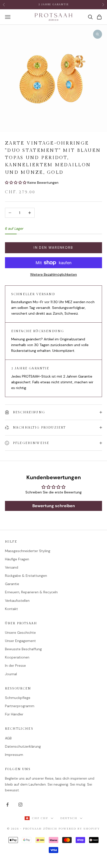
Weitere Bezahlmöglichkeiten (53, 274)
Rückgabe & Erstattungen (26, 575)
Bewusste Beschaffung (23, 649)
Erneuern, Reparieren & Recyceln (31, 592)
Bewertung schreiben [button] (53, 505)
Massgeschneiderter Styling (27, 551)
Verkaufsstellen (17, 600)
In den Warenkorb (53, 247)
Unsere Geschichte (20, 632)
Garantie (12, 584)
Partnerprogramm (19, 706)
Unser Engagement (20, 641)
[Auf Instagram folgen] (20, 804)
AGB (8, 738)
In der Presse (15, 665)
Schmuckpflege (17, 697)
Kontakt (11, 609)
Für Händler (14, 714)
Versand (11, 567)
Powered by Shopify (79, 828)
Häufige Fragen (17, 559)
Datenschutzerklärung (23, 746)
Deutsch (68, 818)
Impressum (14, 754)
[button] (16, 182)
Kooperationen (17, 657)
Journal (11, 674)
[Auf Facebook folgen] (7, 804)
